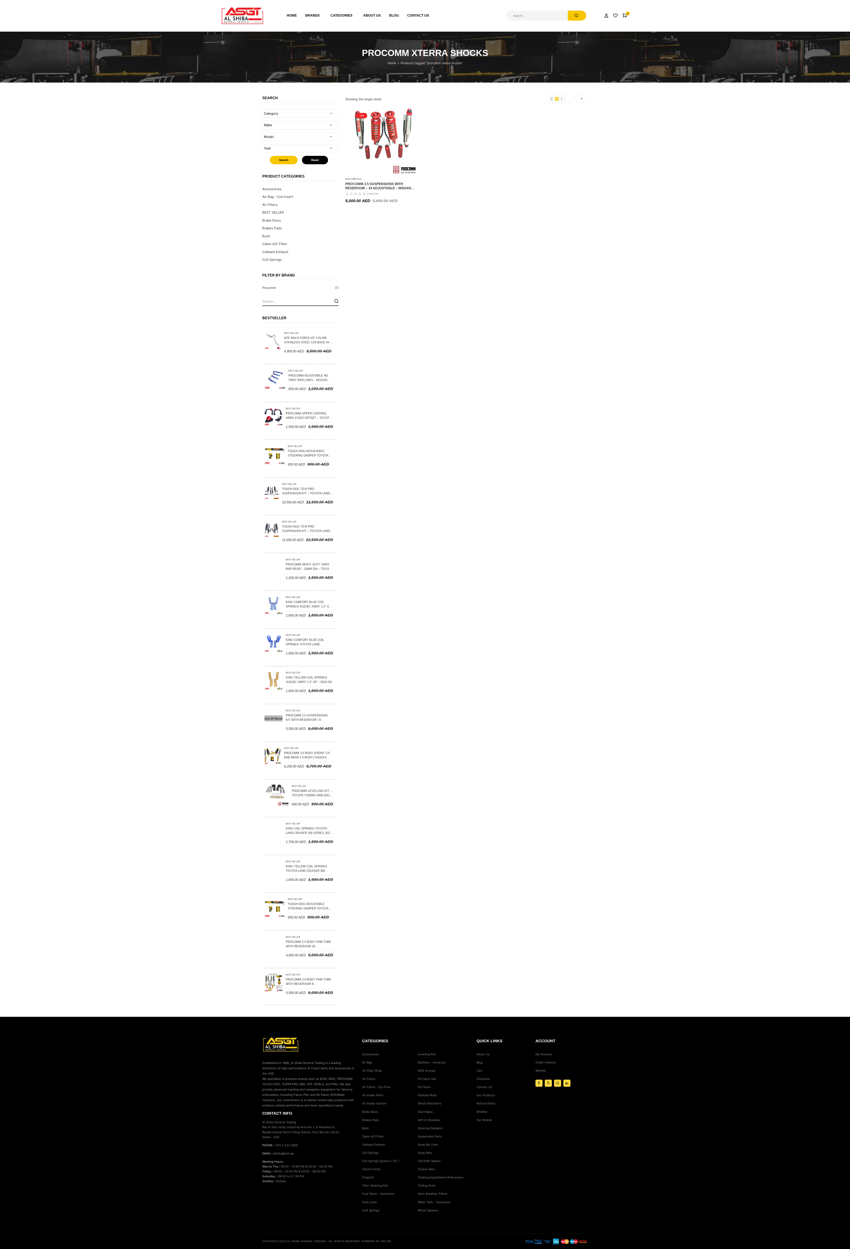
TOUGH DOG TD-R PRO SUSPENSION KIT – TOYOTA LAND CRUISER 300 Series (306, 529)
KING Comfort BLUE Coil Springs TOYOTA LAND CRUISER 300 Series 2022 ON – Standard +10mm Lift (308, 642)
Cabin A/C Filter (274, 244)
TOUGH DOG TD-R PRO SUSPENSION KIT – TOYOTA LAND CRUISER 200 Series (306, 491)
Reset (315, 160)
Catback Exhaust (275, 252)
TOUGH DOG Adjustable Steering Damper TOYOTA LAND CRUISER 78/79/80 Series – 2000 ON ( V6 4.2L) (310, 906)
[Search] (336, 301)
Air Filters (270, 205)
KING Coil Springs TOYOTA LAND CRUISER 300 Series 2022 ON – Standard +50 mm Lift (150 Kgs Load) (308, 831)
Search (283, 160)
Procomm (269, 288)
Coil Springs (272, 259)
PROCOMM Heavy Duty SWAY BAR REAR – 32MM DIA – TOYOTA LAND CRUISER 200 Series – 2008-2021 (309, 567)
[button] (625, 15)
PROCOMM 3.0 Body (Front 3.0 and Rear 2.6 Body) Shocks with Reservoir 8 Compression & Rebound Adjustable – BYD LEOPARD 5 (307, 755)
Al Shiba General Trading (306, 1241)
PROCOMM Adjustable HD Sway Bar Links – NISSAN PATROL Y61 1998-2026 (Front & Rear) (309, 378)
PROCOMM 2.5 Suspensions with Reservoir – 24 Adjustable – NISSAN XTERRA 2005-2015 (378, 186)
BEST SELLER (273, 212)
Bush (266, 236)
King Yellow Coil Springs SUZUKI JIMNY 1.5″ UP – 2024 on (309, 680)
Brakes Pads (272, 228)
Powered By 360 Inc (377, 1241)
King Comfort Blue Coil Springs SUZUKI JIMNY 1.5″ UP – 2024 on (308, 604)
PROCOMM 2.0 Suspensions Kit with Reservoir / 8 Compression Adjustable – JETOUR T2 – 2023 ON (307, 718)
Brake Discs (271, 220)
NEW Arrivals (353, 179)
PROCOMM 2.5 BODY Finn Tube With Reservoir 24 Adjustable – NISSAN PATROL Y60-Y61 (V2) (308, 944)
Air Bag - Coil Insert (277, 197)
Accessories (272, 189)
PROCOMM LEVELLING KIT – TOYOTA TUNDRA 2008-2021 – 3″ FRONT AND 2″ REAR (312, 793)
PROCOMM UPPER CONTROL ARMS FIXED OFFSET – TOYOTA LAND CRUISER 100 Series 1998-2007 (309, 416)
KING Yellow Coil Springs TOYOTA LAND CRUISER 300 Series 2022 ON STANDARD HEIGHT (306, 869)
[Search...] (577, 16)
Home (392, 63)
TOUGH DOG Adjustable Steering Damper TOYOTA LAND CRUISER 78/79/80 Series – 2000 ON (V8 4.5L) (310, 453)
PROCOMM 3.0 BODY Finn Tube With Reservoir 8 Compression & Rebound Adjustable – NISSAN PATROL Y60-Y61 (308, 982)
